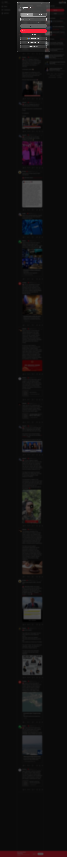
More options (34, 46)
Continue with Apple (34, 42)
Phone (40, 14)
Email (28, 14)
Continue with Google (34, 38)
